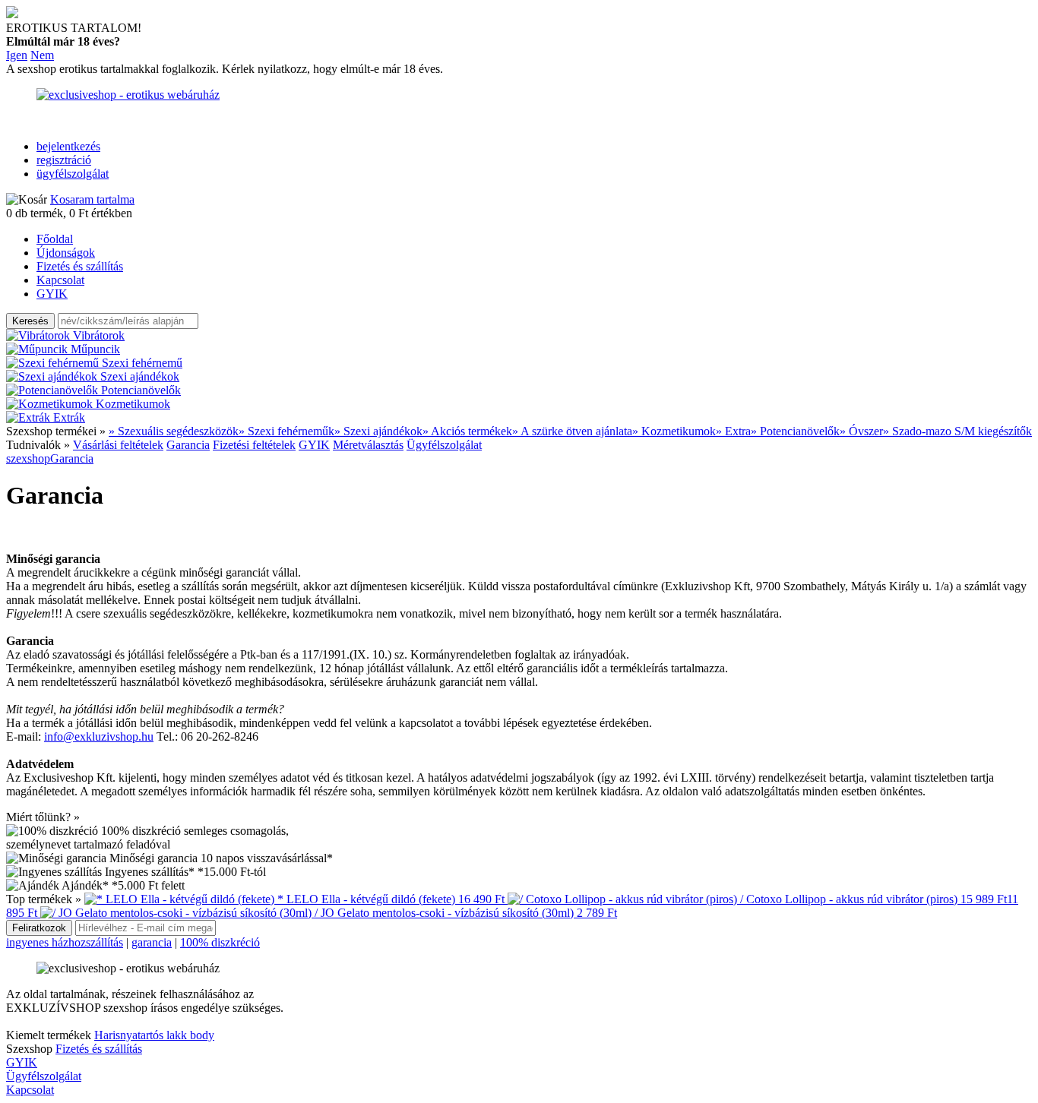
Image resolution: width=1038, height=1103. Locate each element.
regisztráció (63, 159)
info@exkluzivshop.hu (98, 736)
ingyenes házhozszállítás (64, 942)
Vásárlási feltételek (118, 444)
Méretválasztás (368, 444)
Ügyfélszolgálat (444, 444)
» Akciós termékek (467, 431)
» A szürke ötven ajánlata (572, 431)
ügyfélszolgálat (72, 173)
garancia (151, 942)
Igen (16, 55)
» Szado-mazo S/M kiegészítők (957, 431)
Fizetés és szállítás (79, 266)
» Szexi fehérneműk (286, 431)
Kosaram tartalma (92, 199)
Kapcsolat (60, 279)
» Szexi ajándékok (378, 431)
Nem (42, 55)
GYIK (52, 293)
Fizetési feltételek (254, 444)
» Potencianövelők (795, 431)
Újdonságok (65, 252)
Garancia (188, 444)
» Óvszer (861, 431)
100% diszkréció (220, 942)
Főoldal (54, 238)
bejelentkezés (68, 146)
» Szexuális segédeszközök (174, 431)
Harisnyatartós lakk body (154, 1035)
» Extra (733, 431)
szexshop (28, 458)
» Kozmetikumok (674, 431)
